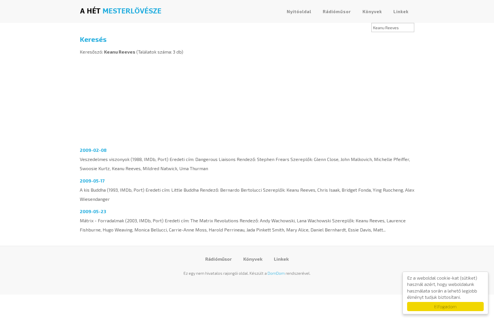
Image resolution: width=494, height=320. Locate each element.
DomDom (276, 273)
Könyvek (372, 11)
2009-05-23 (93, 211)
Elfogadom (445, 306)
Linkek (401, 11)
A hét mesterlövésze (121, 10)
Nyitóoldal (299, 11)
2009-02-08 (93, 150)
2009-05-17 (92, 180)
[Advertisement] (247, 99)
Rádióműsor (337, 11)
